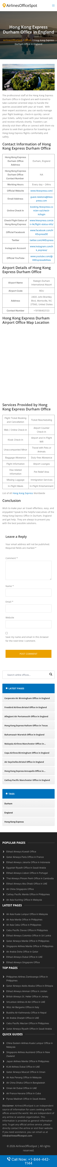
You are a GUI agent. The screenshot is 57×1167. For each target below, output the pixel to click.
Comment (12, 558)
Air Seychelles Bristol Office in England (24, 761)
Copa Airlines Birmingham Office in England (26, 752)
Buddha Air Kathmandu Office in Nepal (26, 1012)
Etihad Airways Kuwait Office (21, 851)
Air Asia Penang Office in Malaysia (23, 1077)
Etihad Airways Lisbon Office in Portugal (27, 873)
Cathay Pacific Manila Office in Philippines (28, 894)
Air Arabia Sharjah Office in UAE (22, 1017)
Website (10, 617)
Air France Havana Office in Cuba (23, 1093)
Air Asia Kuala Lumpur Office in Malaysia (27, 914)
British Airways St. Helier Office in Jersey (27, 996)
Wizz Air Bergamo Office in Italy (22, 1007)
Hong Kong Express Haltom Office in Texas (26, 725)
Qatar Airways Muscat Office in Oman (25, 1072)
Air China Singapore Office (20, 889)
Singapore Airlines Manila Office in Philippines (29, 946)
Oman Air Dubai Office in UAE (21, 1088)
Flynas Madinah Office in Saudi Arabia (26, 1098)
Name (10, 586)
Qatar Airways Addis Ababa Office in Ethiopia (29, 985)
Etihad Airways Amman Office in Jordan (26, 991)
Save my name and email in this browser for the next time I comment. (27, 638)
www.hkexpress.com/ (41, 190)
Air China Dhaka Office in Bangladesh (25, 1082)
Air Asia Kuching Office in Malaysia (24, 899)
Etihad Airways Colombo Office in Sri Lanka (28, 935)
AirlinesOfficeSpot (12, 40)
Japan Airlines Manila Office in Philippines (27, 1061)
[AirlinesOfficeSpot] (19, 5)
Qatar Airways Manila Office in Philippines (27, 941)
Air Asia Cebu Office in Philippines (23, 924)
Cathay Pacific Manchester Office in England (27, 780)
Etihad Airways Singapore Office (23, 962)
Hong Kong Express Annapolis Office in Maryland (24, 772)
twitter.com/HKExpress (41, 240)
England (8, 812)
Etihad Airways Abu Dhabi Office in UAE (26, 883)
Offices (28, 40)
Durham (8, 803)
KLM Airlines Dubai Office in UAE (23, 1066)
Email (9, 601)
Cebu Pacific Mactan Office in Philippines (27, 1023)
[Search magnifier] (51, 674)
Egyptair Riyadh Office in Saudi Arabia (26, 867)
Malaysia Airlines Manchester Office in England (24, 745)
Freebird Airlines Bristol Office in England (25, 707)
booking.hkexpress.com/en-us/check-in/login (41, 210)
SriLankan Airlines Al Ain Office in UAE (25, 1002)
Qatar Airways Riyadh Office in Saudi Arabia (29, 1028)
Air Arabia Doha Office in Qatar (22, 951)
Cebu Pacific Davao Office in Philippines (27, 930)
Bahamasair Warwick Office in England (24, 734)
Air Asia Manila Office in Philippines (24, 919)
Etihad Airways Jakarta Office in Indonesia (28, 862)
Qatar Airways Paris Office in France (25, 857)
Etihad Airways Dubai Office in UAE (24, 957)
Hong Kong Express (23, 493)
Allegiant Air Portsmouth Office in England (26, 716)
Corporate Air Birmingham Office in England (27, 698)
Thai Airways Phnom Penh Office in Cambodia (30, 878)
